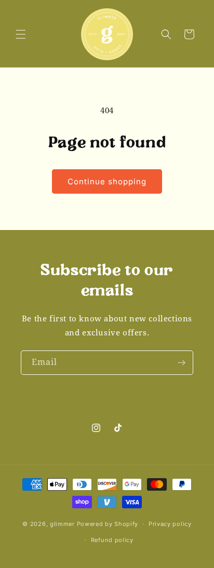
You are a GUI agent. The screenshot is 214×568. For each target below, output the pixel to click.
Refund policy (112, 540)
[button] (20, 34)
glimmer (62, 524)
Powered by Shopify (108, 524)
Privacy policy (170, 524)
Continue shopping (107, 181)
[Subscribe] (181, 362)
